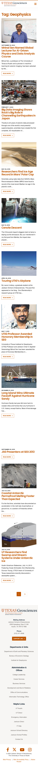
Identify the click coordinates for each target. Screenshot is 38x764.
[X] (14, 749)
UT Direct (19, 713)
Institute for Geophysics (19, 660)
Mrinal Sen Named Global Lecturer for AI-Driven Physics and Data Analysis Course (18, 52)
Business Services (19, 683)
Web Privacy (7, 759)
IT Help (19, 726)
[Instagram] (30, 749)
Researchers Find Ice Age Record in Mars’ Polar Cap (18, 173)
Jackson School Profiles (19, 735)
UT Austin (19, 708)
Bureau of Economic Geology (19, 656)
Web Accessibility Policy (21, 759)
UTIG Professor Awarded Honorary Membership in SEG (17, 337)
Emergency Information (19, 717)
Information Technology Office (19, 697)
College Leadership (19, 675)
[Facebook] (7, 749)
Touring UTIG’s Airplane (16, 281)
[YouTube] (22, 749)
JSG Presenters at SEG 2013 (18, 452)
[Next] (24, 594)
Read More (7, 73)
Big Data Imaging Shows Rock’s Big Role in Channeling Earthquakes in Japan (18, 114)
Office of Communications (19, 692)
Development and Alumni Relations (19, 688)
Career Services (19, 679)
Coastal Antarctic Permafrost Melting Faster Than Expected (18, 496)
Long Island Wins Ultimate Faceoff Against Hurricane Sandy (18, 396)
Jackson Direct (19, 721)
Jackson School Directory (19, 730)
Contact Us (19, 739)
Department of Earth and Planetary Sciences (19, 651)
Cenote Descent (12, 227)
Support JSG (18, 639)
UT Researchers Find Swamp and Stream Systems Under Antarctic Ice (17, 556)
